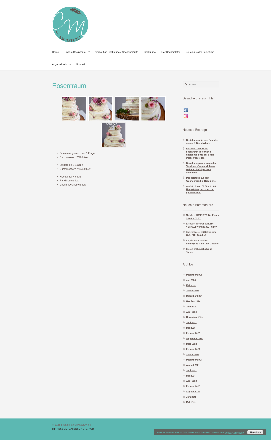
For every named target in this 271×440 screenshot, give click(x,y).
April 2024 (191, 311)
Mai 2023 (191, 327)
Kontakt (80, 64)
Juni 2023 (191, 322)
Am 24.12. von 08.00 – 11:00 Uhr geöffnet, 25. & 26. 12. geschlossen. (201, 189)
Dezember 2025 (194, 274)
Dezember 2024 (194, 295)
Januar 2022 (192, 354)
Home (55, 52)
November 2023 (194, 317)
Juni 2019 (191, 396)
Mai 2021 (191, 375)
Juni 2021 (191, 370)
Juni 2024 (191, 306)
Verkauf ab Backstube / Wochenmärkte (116, 52)
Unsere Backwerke (75, 52)
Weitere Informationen (234, 432)
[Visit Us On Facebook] (201, 110)
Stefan (189, 248)
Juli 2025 (191, 279)
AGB (91, 428)
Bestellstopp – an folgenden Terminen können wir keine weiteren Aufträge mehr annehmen (201, 167)
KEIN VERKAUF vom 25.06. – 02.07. (202, 216)
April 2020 (191, 380)
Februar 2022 (193, 349)
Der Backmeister (170, 52)
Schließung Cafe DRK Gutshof (201, 233)
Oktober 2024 (193, 301)
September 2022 (194, 338)
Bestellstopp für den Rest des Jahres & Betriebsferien (202, 141)
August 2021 (193, 364)
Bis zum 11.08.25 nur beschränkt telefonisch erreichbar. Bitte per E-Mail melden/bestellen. (200, 153)
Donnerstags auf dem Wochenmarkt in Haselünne (201, 179)
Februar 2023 (193, 333)
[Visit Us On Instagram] (201, 116)
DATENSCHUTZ (78, 428)
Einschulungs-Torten (199, 250)
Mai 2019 (191, 402)
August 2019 (193, 391)
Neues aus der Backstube (200, 52)
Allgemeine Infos (61, 64)
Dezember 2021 (194, 359)
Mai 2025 (191, 285)
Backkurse (150, 52)
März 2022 (191, 343)
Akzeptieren (255, 432)
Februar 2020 (193, 386)
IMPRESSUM (59, 428)
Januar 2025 (192, 290)
